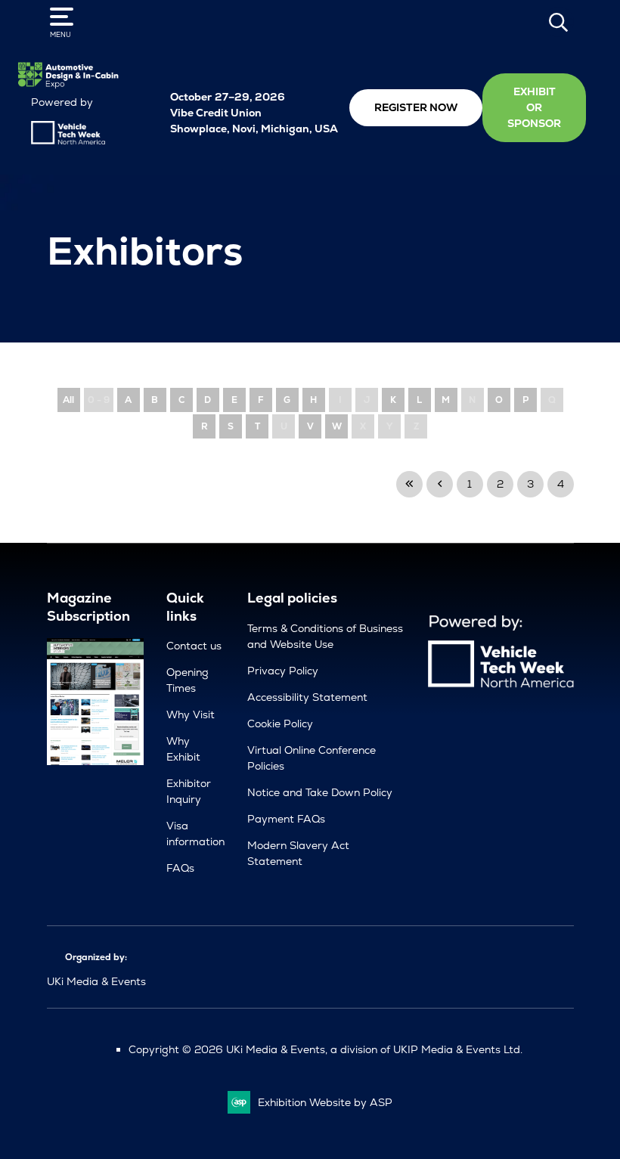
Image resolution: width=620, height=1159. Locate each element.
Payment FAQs (286, 819)
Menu (60, 34)
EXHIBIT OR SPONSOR (534, 107)
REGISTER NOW (415, 107)
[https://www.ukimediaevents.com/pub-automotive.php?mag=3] (95, 761)
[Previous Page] (439, 484)
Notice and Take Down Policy (319, 792)
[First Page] (409, 484)
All (68, 400)
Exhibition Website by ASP (325, 1102)
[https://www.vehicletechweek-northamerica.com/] (68, 140)
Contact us (194, 645)
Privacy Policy (282, 670)
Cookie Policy (280, 723)
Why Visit (190, 714)
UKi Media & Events (96, 981)
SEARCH (558, 22)
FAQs (180, 868)
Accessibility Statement (307, 697)
